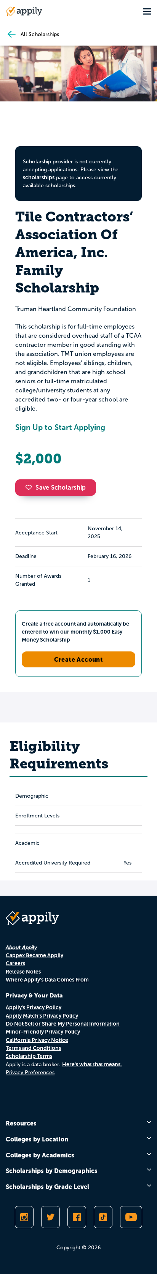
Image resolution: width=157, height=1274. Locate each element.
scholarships (38, 177)
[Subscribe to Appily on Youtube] (131, 1217)
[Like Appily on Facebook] (76, 1217)
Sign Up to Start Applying (60, 427)
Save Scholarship (60, 487)
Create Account (78, 659)
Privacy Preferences (30, 1072)
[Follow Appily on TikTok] (103, 1217)
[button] (30, 487)
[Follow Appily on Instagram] (24, 1217)
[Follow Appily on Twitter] (50, 1217)
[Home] (24, 11)
